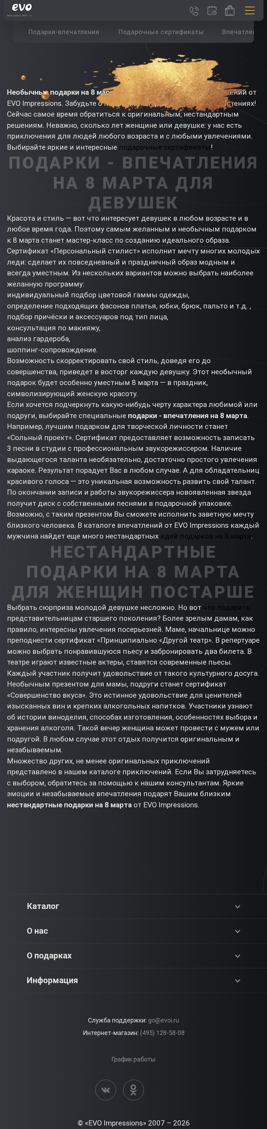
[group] (63, 32)
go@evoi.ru (163, 1020)
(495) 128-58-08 (162, 1032)
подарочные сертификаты (165, 147)
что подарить (226, 607)
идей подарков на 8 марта (205, 536)
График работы (133, 1059)
